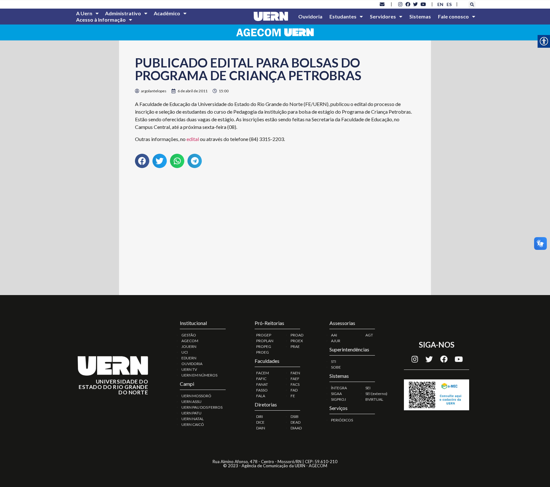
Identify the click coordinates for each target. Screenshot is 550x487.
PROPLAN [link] (264, 340)
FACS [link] (295, 384)
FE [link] (293, 395)
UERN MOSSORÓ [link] (196, 395)
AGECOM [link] (189, 340)
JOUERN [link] (188, 346)
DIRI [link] (259, 416)
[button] (472, 4)
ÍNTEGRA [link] (339, 387)
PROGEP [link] (263, 335)
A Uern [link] (84, 13)
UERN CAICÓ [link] (192, 424)
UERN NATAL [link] (192, 418)
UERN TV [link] (189, 369)
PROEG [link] (262, 352)
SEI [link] (367, 387)
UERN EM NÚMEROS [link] (199, 375)
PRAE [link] (295, 346)
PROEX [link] (297, 340)
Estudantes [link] (342, 16)
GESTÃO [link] (188, 335)
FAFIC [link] (261, 378)
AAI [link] (334, 335)
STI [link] (333, 361)
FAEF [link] (295, 378)
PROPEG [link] (263, 346)
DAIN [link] (260, 428)
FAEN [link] (295, 373)
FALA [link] (260, 395)
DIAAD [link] (296, 428)
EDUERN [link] (188, 358)
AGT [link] (369, 335)
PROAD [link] (297, 335)
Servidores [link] (383, 16)
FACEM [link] (262, 373)
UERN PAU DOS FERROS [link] (201, 407)
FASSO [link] (262, 390)
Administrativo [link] (123, 13)
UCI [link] (184, 352)
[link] (382, 4)
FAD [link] (294, 390)
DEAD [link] (295, 422)
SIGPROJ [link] (338, 399)
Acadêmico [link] (167, 13)
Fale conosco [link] (453, 16)
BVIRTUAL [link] (374, 399)
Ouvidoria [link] (310, 16)
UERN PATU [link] (191, 413)
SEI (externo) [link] (376, 393)
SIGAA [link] (336, 393)
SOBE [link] (336, 367)
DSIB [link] (295, 416)
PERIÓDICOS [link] (342, 420)
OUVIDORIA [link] (191, 363)
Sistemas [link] (420, 16)
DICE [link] (260, 422)
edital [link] (193, 139)
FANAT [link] (262, 384)
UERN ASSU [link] (191, 401)
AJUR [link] (335, 340)
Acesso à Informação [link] (101, 20)
